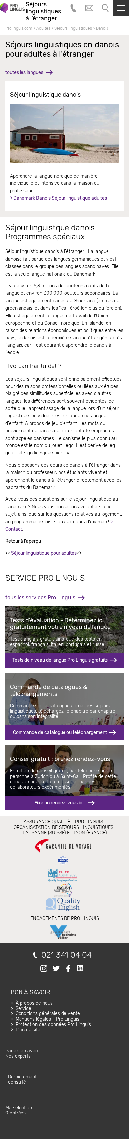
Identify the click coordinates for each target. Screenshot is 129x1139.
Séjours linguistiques (73, 28)
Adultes (43, 28)
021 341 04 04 (66, 955)
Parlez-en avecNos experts (21, 1053)
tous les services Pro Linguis (40, 598)
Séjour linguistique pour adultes (44, 553)
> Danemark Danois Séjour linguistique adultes (58, 198)
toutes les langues (24, 72)
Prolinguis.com (18, 28)
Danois (102, 28)
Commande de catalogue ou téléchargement (60, 732)
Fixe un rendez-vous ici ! (59, 803)
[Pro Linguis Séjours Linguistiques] (12, 11)
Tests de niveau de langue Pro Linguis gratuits (60, 660)
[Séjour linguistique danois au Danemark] (64, 133)
